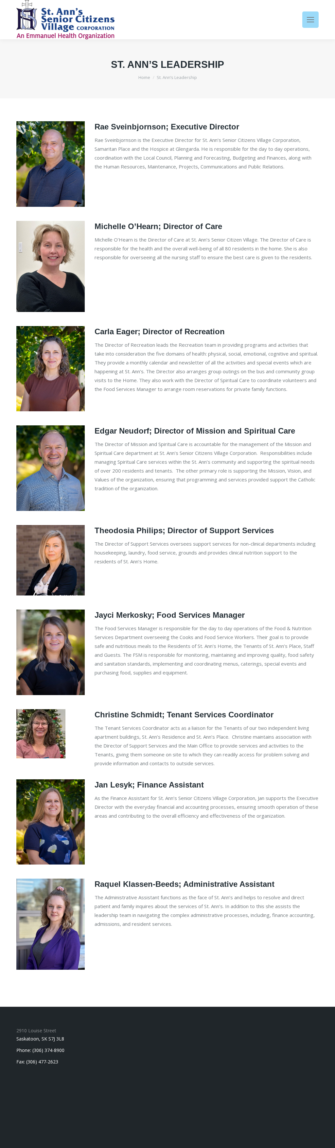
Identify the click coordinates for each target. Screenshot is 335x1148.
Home (144, 77)
